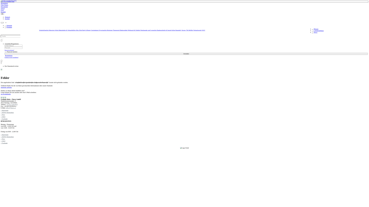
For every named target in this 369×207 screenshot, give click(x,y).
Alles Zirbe (79, 30)
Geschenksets (95, 30)
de (3, 14)
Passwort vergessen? (9, 50)
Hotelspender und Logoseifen (148, 30)
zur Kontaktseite (6, 94)
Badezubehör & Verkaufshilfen (67, 30)
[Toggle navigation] (6, 22)
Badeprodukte (124, 30)
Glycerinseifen (103, 30)
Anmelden (186, 54)
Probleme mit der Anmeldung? (11, 57)
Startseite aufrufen (6, 87)
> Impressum (4, 110)
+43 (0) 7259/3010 (12, 104)
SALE (3, 8)
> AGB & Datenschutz (7, 112)
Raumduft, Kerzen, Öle (182, 30)
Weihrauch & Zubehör (134, 30)
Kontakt (3, 12)
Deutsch (7, 17)
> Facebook (4, 119)
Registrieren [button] (8, 55)
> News (3, 114)
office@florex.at (11, 108)
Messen (316, 29)
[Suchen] (2, 22)
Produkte (9, 27)
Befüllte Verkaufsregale (195, 30)
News (315, 32)
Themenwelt (116, 30)
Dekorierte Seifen (54, 30)
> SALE (3, 117)
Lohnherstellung (319, 31)
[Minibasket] (1, 63)
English (7, 19)
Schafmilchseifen (44, 30)
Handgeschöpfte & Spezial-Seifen (166, 30)
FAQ (2, 10)
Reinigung (110, 30)
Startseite (9, 25)
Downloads (4, 7)
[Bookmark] (1, 61)
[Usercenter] (1, 40)
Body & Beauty (86, 30)
